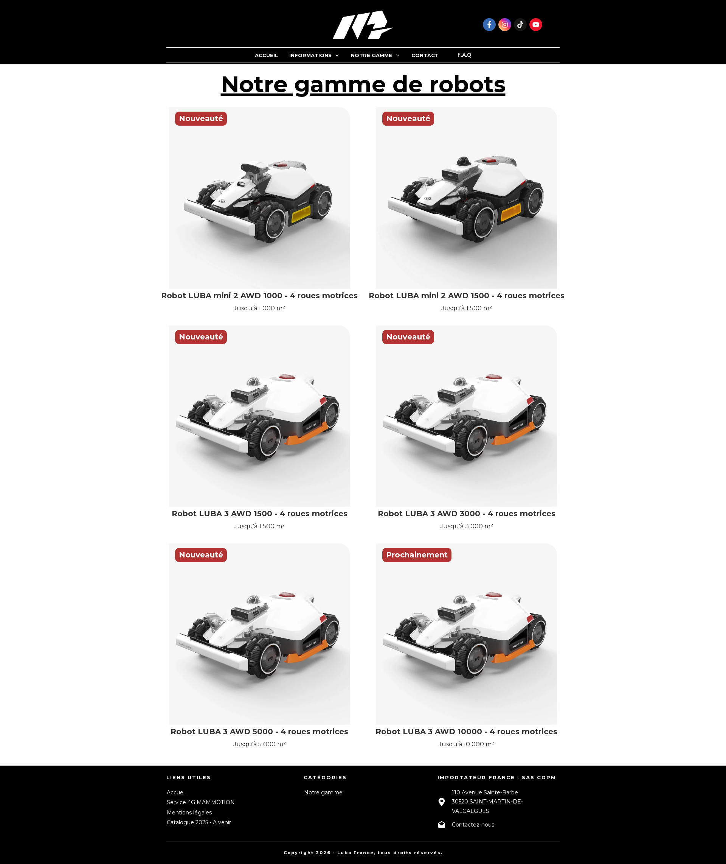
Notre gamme (323, 792)
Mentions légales (189, 812)
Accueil (176, 792)
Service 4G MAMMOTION (201, 802)
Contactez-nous (473, 824)
